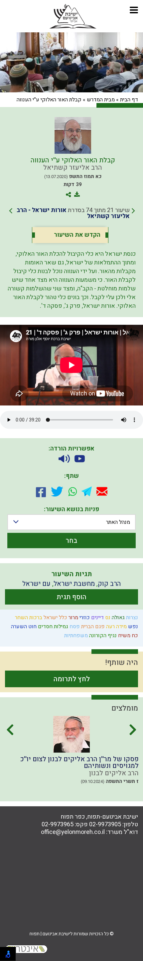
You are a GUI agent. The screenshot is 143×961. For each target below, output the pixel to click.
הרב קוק (109, 584)
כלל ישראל (54, 618)
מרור (72, 618)
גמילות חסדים (52, 627)
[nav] (134, 9)
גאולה (117, 618)
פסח (74, 627)
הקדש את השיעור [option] (77, 235)
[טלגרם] (86, 491)
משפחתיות (75, 636)
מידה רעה (116, 627)
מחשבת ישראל (74, 584)
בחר (71, 541)
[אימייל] (101, 491)
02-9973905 (105, 824)
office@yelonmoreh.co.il (73, 832)
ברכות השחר (28, 618)
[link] (72, 213)
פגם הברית (92, 627)
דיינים (97, 618)
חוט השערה (23, 627)
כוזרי (84, 618)
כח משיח (127, 636)
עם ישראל (36, 584)
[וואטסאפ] (72, 492)
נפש (132, 627)
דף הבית (129, 100)
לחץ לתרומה (72, 679)
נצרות (131, 618)
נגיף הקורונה (102, 636)
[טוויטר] (57, 492)
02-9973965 (57, 824)
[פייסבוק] (41, 492)
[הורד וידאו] (79, 459)
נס (107, 618)
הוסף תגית (71, 597)
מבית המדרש (101, 100)
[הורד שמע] (64, 458)
